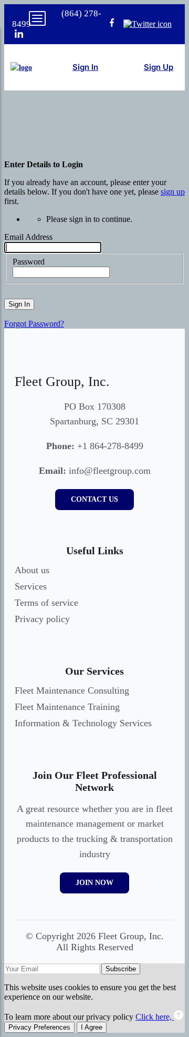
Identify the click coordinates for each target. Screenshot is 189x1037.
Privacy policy (42, 619)
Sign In (19, 304)
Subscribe (121, 969)
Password (29, 261)
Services (31, 586)
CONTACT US (94, 499)
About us (32, 570)
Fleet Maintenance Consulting (72, 690)
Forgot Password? (34, 323)
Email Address (28, 236)
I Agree (91, 1027)
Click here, (154, 1016)
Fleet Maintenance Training (67, 707)
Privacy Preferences (39, 1027)
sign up (173, 191)
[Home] (21, 68)
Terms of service (46, 602)
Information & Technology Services (83, 723)
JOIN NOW (94, 883)
